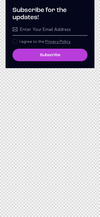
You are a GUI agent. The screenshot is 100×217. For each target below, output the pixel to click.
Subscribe (50, 55)
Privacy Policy (58, 42)
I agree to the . (45, 41)
